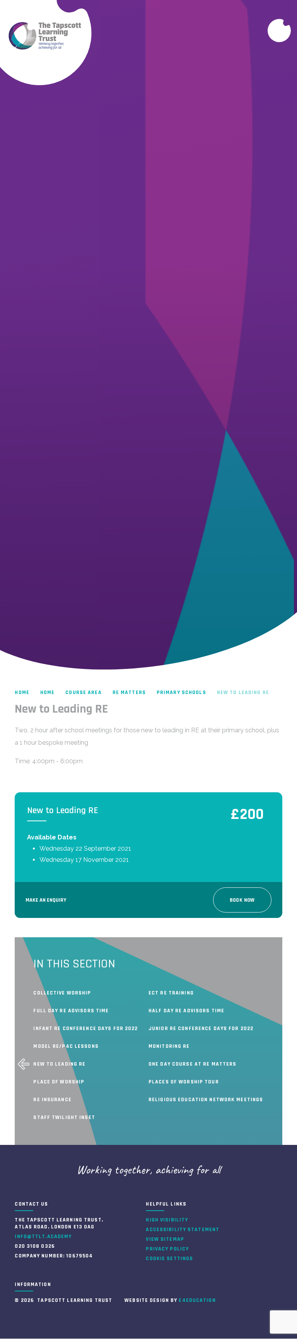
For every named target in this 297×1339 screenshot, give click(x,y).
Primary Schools (181, 692)
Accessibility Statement (182, 1229)
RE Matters (129, 692)
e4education (197, 1300)
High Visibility (167, 1219)
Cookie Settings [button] (169, 1258)
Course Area (83, 692)
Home (22, 692)
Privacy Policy (167, 1248)
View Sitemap (165, 1239)
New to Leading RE (243, 692)
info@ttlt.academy (43, 1236)
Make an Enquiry (46, 900)
